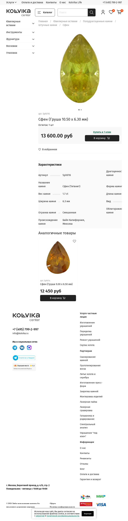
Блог (82, 469)
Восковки (11, 45)
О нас (62, 2)
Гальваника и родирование (87, 417)
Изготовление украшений (87, 324)
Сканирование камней (88, 359)
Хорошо (87, 513)
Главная (43, 21)
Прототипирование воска (90, 367)
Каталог (47, 12)
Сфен (66, 25)
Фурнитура (12, 39)
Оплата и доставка (32, 2)
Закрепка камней (89, 391)
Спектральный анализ (87, 426)
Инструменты (14, 32)
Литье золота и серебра (88, 376)
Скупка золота (87, 345)
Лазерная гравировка (86, 409)
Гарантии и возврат (90, 479)
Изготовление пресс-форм (91, 384)
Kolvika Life (75, 2)
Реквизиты (85, 458)
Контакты (51, 2)
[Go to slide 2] (81, 109)
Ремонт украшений (90, 340)
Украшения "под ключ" (88, 435)
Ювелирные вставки (65, 21)
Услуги (10, 2)
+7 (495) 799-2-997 (112, 2)
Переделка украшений (86, 333)
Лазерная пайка (88, 402)
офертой (40, 516)
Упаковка (11, 52)
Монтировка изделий (91, 396)
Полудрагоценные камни (98, 21)
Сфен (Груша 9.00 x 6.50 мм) (56, 284)
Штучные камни (47, 25)
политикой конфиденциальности (63, 516)
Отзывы (84, 464)
